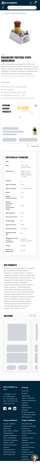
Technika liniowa (8, 443)
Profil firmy (25, 391)
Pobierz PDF (35, 146)
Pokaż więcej (5, 82)
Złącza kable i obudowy (10, 431)
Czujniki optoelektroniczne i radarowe (28, 438)
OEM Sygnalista (27, 417)
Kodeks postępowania (29, 400)
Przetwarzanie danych (29, 415)
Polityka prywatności (28, 412)
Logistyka (25, 403)
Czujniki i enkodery (9, 424)
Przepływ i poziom (27, 452)
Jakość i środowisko (28, 398)
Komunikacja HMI (9, 454)
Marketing (25, 405)
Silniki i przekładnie (9, 438)
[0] (35, 3)
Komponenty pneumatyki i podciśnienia (26, 461)
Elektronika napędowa (10, 440)
